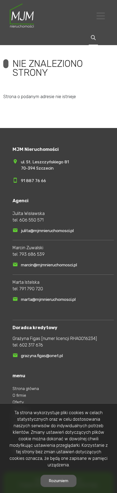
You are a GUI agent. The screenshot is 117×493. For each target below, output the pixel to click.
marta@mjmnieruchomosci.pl (48, 299)
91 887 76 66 (33, 180)
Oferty (18, 402)
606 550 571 (31, 220)
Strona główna (26, 388)
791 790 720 (31, 288)
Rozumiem (58, 480)
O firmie (19, 395)
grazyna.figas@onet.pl (42, 355)
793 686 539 (32, 254)
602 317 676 (31, 345)
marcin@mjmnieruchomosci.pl (49, 265)
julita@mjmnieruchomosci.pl (47, 230)
